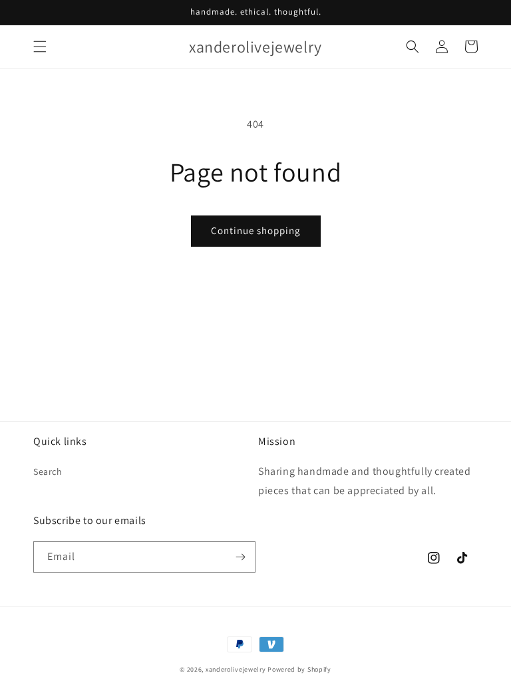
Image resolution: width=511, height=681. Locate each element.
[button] (40, 46)
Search (48, 471)
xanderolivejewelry (236, 669)
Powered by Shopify (299, 669)
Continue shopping (256, 230)
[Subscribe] (240, 557)
